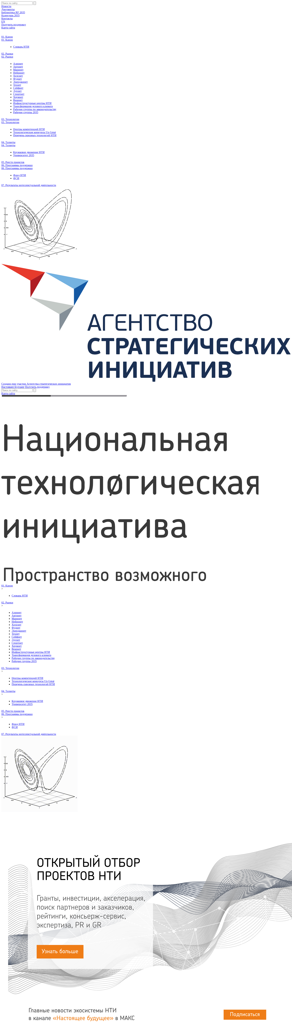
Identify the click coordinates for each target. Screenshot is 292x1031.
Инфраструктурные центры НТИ (32, 103)
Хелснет (18, 75)
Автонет (18, 66)
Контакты (7, 18)
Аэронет (18, 63)
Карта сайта (8, 27)
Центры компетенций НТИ (29, 129)
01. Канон (7, 36)
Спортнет (18, 94)
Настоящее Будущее (12, 386)
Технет (17, 85)
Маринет (18, 69)
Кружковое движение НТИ (29, 152)
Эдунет (17, 91)
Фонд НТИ (19, 175)
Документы (8, 9)
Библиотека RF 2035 (13, 12)
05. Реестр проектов (12, 162)
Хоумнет (18, 97)
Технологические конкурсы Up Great (34, 132)
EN (3, 21)
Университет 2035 (23, 155)
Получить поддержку (13, 24)
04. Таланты (8, 142)
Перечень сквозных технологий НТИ (34, 135)
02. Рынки (7, 53)
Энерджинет (20, 81)
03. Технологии (10, 119)
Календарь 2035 (10, 15)
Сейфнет (18, 88)
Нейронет (19, 72)
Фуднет (17, 78)
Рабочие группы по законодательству (34, 109)
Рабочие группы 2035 (25, 112)
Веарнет (18, 100)
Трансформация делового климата (33, 106)
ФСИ (16, 178)
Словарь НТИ (21, 46)
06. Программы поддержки (17, 165)
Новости (6, 6)
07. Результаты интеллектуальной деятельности (28, 185)
